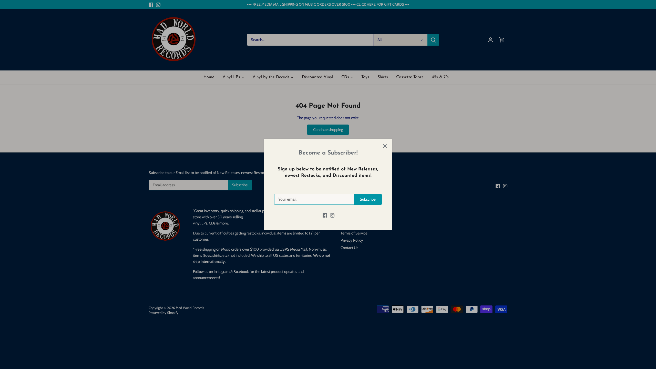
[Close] (385, 146)
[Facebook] (325, 215)
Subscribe (368, 199)
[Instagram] (332, 215)
